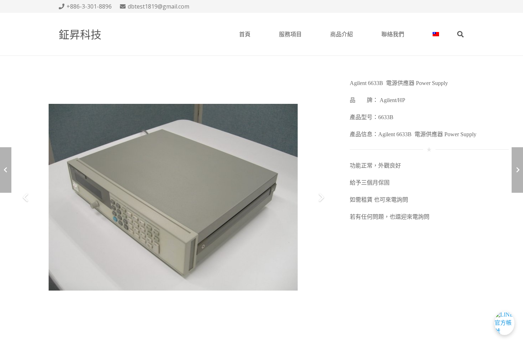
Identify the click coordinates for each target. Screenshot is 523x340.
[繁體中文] (435, 34)
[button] (460, 34)
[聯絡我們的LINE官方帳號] (504, 321)
